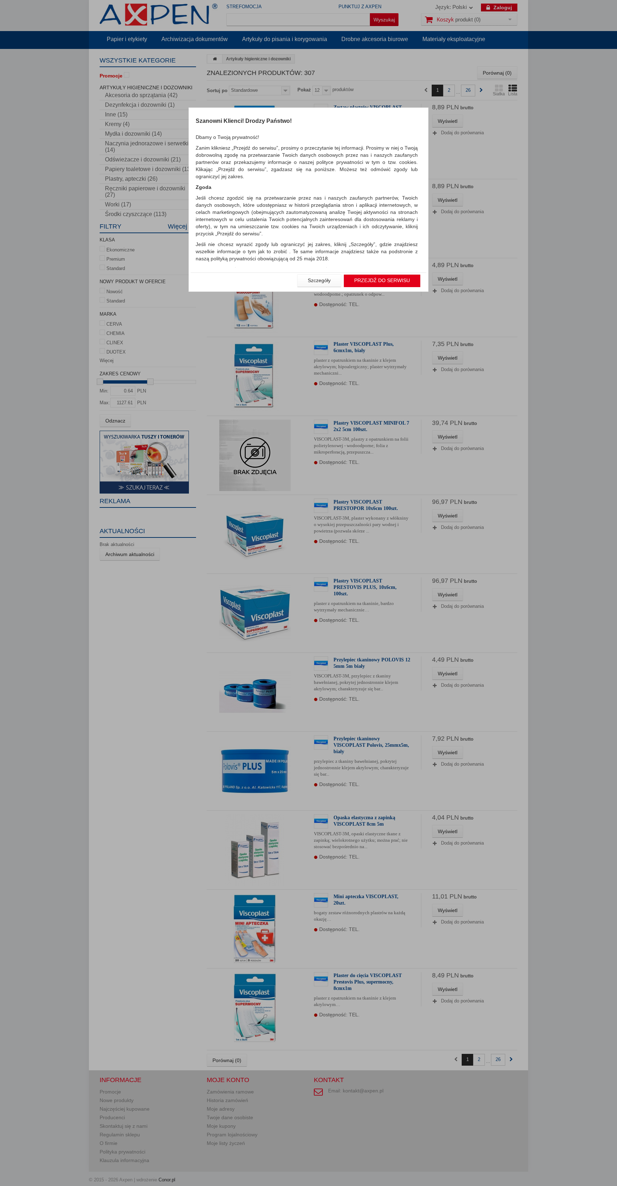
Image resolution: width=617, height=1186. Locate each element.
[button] (319, 280)
